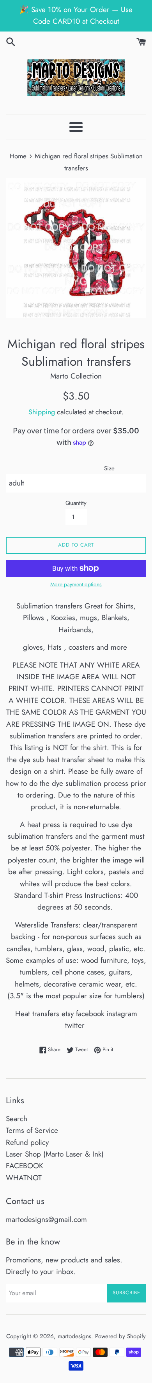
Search (16, 1118)
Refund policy (27, 1142)
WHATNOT (24, 1178)
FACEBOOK (24, 1165)
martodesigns (74, 1336)
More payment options (76, 584)
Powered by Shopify (120, 1336)
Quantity (76, 503)
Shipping (41, 412)
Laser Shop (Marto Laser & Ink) (55, 1154)
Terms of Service (32, 1130)
